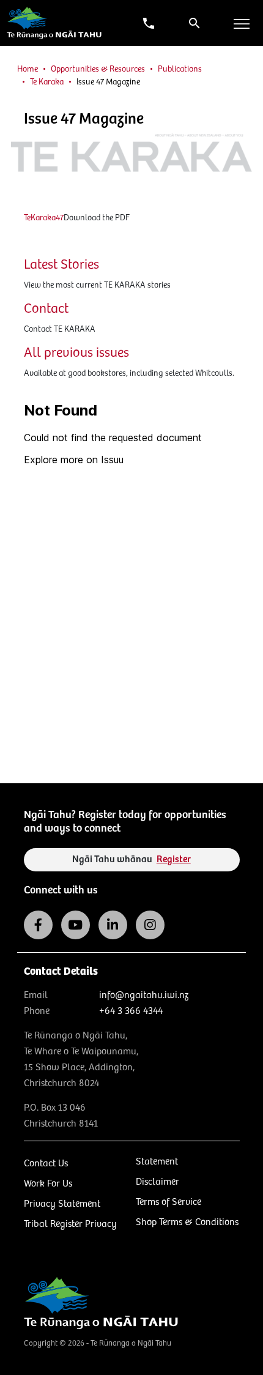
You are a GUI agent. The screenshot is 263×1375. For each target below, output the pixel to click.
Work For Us (48, 1184)
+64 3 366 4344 (131, 1011)
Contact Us (46, 1163)
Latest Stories (61, 264)
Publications (180, 69)
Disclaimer (157, 1182)
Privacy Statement (62, 1204)
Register (174, 859)
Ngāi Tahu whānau (131, 859)
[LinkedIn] (112, 925)
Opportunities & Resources (98, 69)
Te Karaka (47, 82)
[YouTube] (75, 925)
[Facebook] (38, 925)
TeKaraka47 (44, 218)
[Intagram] (150, 925)
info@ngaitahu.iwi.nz (143, 995)
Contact (46, 308)
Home (27, 69)
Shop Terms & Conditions (187, 1222)
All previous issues (76, 352)
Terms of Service (168, 1202)
